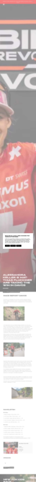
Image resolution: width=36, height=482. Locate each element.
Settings (7, 245)
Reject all (19, 245)
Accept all (13, 245)
